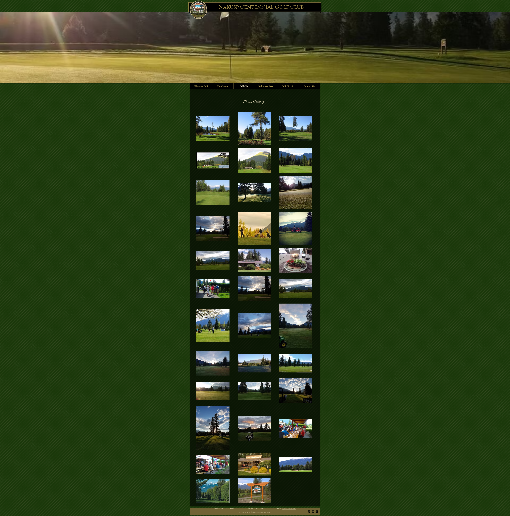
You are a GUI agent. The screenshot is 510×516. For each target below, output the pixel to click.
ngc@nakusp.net (289, 509)
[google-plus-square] (309, 511)
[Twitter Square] (313, 511)
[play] (506, 79)
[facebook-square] (317, 511)
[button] (255, 47)
